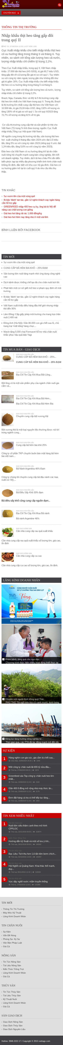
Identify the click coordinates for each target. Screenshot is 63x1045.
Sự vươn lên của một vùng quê (19, 196)
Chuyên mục (9, 12)
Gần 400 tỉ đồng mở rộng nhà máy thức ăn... (31, 788)
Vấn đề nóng (9, 935)
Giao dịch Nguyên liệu (25, 354)
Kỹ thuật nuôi (10, 999)
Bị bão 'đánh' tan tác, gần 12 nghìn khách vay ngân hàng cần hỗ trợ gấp (32, 298)
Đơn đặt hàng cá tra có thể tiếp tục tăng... (29, 797)
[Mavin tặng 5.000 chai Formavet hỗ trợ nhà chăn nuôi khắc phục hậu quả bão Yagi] (31, 604)
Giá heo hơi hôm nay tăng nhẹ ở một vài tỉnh (26, 217)
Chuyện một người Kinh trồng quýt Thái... (25, 699)
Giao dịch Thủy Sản (12, 1025)
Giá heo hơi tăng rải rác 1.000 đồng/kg (23, 213)
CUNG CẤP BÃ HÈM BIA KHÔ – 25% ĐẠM (26, 268)
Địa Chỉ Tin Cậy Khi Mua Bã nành (32, 513)
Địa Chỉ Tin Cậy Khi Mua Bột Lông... (34, 374)
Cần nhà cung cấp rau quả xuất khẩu (34, 531)
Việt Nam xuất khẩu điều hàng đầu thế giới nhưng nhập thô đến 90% (31, 307)
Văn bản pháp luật (12, 943)
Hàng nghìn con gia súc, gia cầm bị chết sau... (32, 757)
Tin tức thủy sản (11, 992)
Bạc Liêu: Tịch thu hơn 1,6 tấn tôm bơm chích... (32, 853)
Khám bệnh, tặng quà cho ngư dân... (23, 659)
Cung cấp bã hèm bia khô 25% (31, 445)
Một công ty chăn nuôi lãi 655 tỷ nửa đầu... (30, 767)
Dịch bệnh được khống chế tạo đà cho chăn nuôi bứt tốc (32, 282)
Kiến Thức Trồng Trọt (13, 969)
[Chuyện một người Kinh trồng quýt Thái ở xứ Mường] (31, 683)
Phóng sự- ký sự (11, 939)
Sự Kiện (7, 931)
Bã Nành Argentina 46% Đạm (30, 468)
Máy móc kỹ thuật (12, 912)
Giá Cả (6, 946)
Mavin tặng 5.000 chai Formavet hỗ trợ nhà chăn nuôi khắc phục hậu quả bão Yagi (30, 333)
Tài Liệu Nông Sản (12, 965)
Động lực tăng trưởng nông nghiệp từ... (24, 739)
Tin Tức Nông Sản (12, 962)
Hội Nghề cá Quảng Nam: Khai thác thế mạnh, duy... (32, 867)
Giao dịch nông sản (24, 528)
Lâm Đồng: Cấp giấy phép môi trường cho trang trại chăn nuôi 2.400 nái (32, 316)
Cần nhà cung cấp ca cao (29, 556)
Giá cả (6, 976)
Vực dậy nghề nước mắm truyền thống (28, 881)
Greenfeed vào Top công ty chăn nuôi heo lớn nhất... (31, 777)
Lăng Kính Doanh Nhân (14, 916)
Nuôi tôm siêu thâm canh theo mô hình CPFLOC (28, 827)
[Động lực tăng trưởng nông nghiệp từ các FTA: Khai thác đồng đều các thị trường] (31, 723)
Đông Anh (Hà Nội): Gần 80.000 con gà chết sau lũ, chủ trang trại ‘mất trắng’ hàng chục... (31, 324)
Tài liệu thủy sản (12, 995)
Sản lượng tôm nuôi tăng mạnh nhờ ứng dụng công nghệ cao (32, 275)
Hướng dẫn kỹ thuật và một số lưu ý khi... (29, 841)
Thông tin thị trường (19, 27)
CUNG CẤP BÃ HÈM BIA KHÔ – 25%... (36, 357)
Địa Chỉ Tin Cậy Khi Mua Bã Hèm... (33, 398)
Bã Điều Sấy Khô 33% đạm (29, 492)
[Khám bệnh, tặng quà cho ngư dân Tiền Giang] (31, 643)
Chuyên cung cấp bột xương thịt (32, 416)
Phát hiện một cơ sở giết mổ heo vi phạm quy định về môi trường (32, 289)
